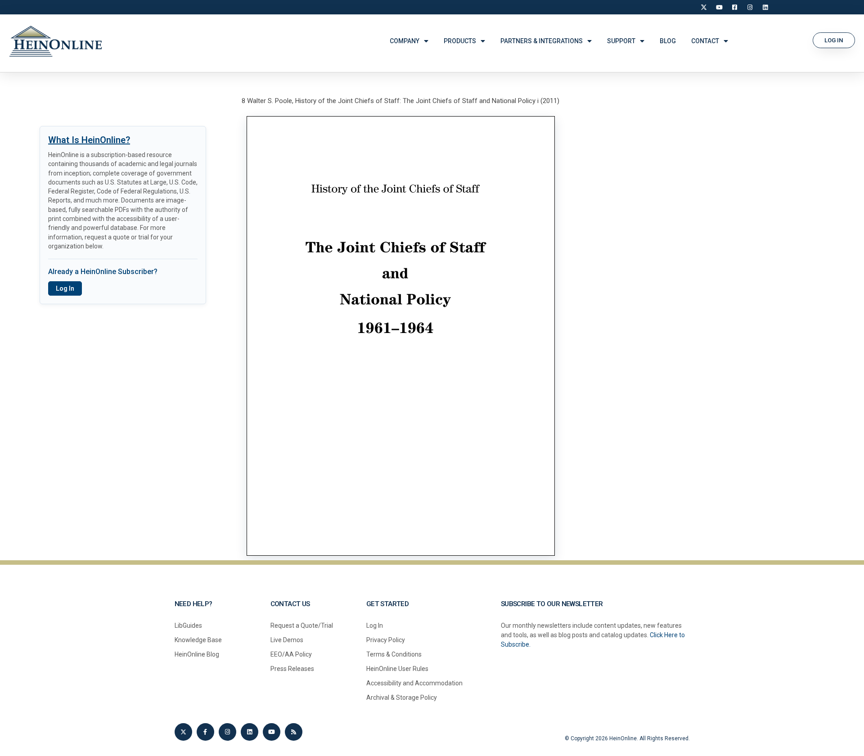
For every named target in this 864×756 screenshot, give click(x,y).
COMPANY (404, 41)
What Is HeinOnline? (89, 140)
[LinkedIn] (765, 7)
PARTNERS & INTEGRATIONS (541, 41)
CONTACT (705, 41)
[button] (834, 40)
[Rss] (293, 732)
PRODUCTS (460, 41)
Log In (65, 288)
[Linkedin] (249, 732)
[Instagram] (749, 7)
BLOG (668, 41)
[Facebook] (734, 7)
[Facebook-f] (205, 732)
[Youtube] (271, 732)
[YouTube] (719, 7)
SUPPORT (621, 41)
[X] (703, 7)
